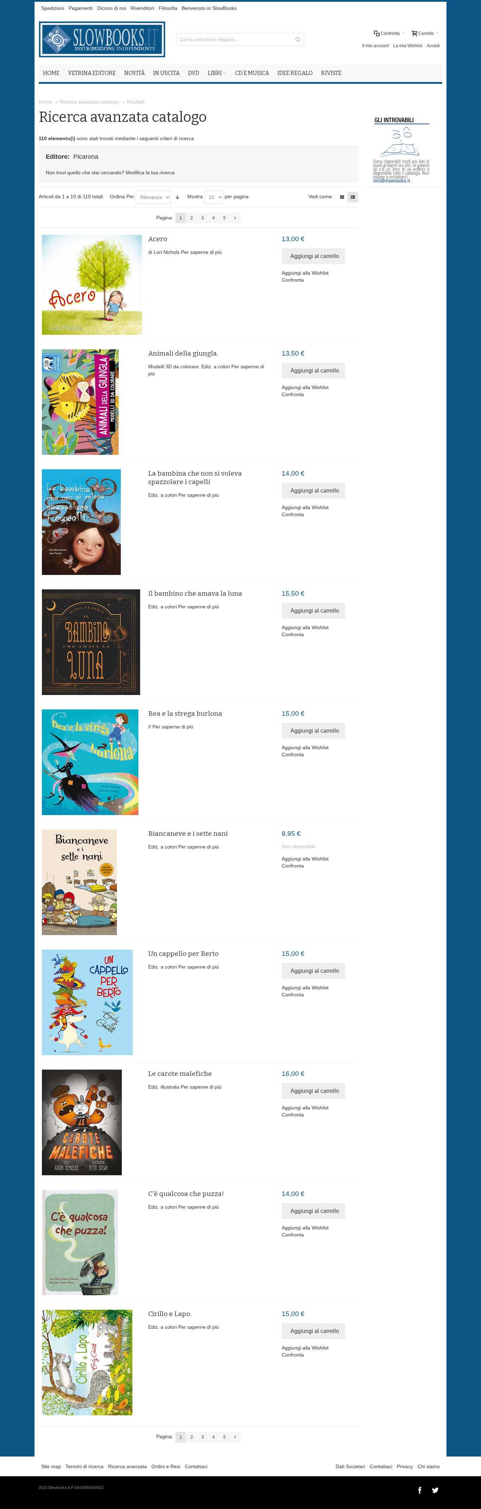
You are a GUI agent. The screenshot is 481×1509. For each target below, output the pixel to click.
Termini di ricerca (84, 1466)
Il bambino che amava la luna (195, 593)
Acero (157, 239)
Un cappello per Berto (183, 954)
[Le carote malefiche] (92, 1122)
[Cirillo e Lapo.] (92, 1362)
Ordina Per (122, 196)
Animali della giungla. (183, 353)
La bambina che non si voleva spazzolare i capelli (195, 477)
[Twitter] (435, 1489)
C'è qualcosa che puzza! (186, 1194)
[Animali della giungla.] (92, 402)
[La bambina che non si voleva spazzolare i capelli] (92, 522)
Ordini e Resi (165, 1466)
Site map (51, 1466)
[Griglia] (342, 197)
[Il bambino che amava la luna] (92, 642)
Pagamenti (81, 8)
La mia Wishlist (407, 45)
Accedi (433, 45)
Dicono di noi (111, 8)
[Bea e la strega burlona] (92, 762)
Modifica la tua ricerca (150, 172)
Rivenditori (142, 8)
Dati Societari (350, 1466)
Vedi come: (320, 196)
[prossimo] (235, 218)
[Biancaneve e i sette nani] (92, 882)
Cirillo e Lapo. (170, 1314)
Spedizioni (52, 8)
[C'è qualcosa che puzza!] (92, 1242)
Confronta (293, 280)
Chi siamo (429, 1466)
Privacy (405, 1466)
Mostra (195, 196)
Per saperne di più (201, 252)
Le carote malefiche (180, 1074)
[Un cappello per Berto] (92, 1002)
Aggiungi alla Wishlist (305, 273)
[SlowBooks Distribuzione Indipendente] (102, 39)
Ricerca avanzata (127, 1466)
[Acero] (92, 285)
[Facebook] (420, 1489)
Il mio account (375, 45)
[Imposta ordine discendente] (177, 197)
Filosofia (168, 8)
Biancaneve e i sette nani (188, 833)
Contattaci (196, 1466)
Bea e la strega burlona (185, 713)
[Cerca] (298, 39)
